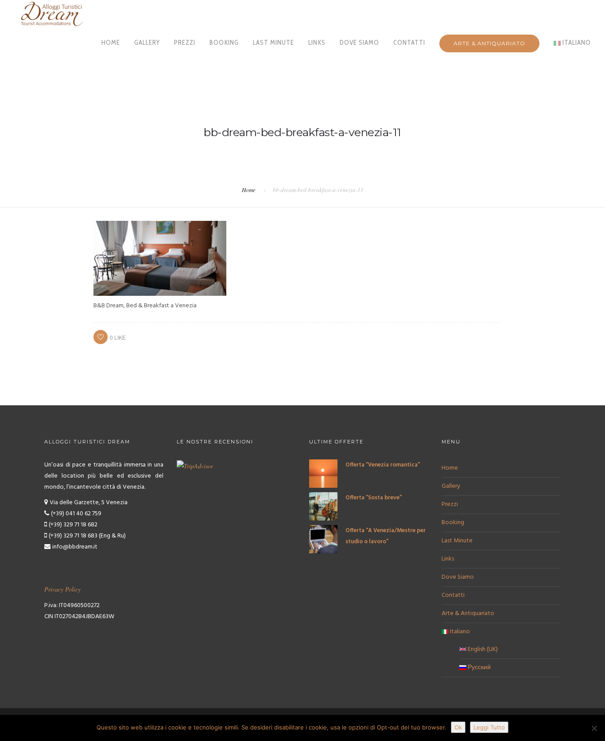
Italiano (576, 43)
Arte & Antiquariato (489, 43)
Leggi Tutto (489, 727)
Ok (458, 727)
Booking (224, 43)
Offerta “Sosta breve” (373, 497)
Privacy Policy (62, 589)
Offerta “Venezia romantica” (382, 465)
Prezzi (184, 43)
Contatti (409, 43)
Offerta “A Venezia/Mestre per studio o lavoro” (385, 536)
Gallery (147, 43)
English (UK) (482, 649)
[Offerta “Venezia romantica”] (323, 474)
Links (317, 43)
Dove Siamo (359, 43)
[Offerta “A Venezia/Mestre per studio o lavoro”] (323, 539)
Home (110, 43)
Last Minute (273, 43)
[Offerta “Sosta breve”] (323, 507)
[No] (593, 728)
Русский (478, 668)
